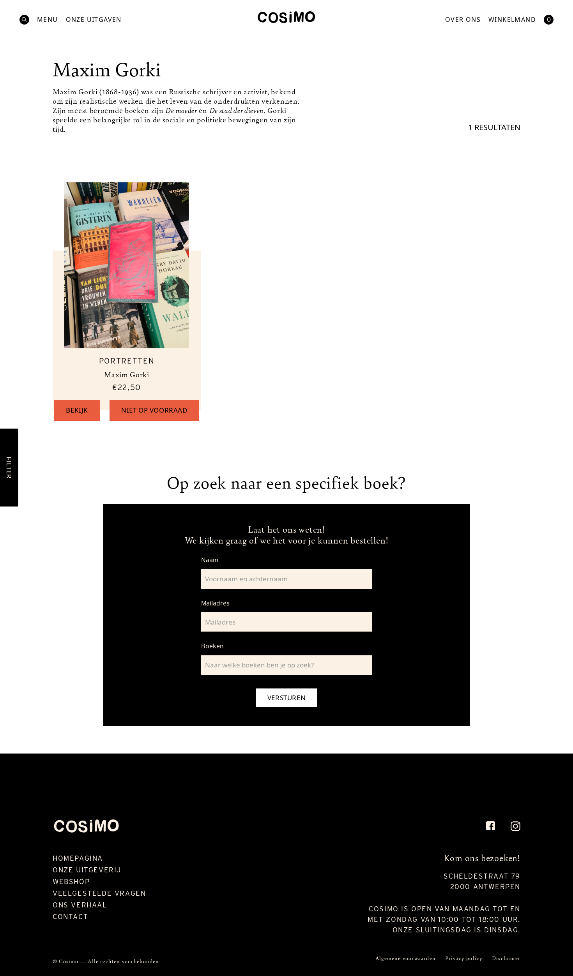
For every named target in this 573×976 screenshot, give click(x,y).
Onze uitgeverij (87, 870)
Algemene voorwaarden (406, 958)
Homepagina (78, 858)
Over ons (463, 19)
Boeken (212, 646)
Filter (9, 467)
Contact (70, 916)
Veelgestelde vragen (99, 893)
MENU (47, 19)
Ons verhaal (80, 905)
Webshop (71, 881)
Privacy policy (465, 958)
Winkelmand (512, 19)
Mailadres (215, 603)
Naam (209, 560)
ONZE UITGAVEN (94, 19)
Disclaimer (506, 958)
